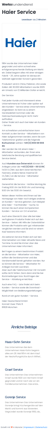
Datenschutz (41, 427)
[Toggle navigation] (42, 4)
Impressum (29, 427)
